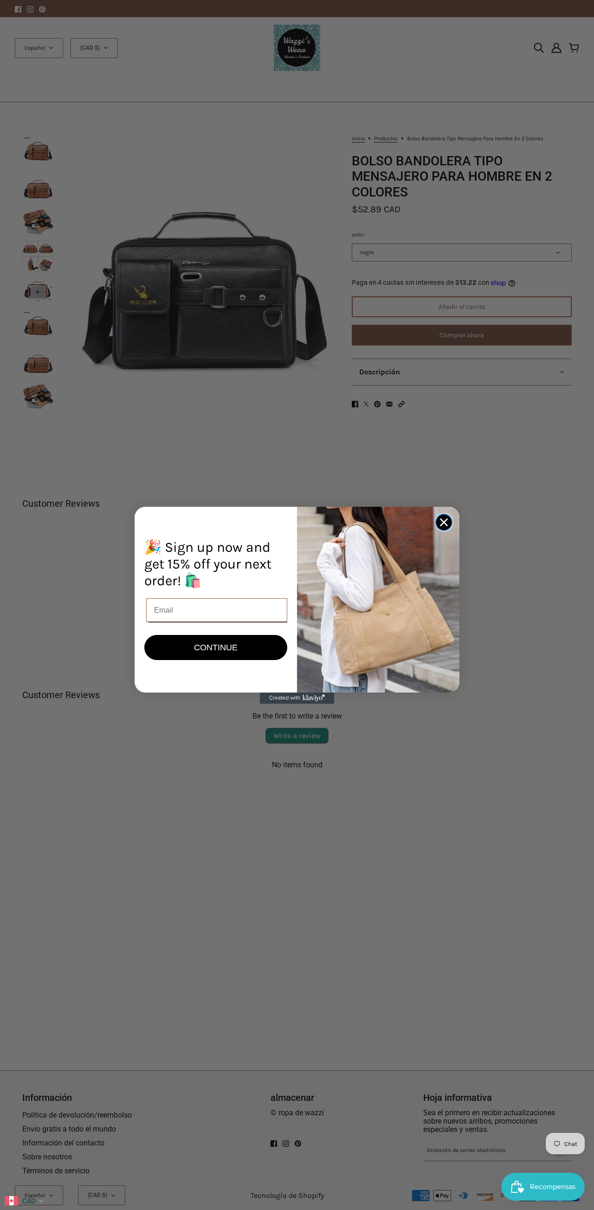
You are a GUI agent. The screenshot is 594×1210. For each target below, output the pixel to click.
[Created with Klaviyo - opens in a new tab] (297, 698)
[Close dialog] (444, 522)
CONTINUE (216, 647)
